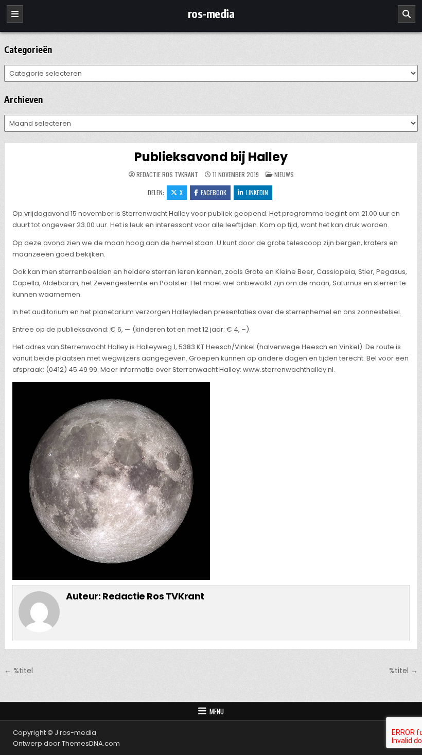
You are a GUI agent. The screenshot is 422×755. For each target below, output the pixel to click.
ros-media (211, 13)
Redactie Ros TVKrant (167, 174)
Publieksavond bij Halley (210, 156)
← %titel (18, 670)
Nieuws (284, 174)
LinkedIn (257, 192)
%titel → (403, 670)
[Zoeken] (406, 14)
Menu (216, 711)
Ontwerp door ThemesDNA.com (66, 743)
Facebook (213, 192)
